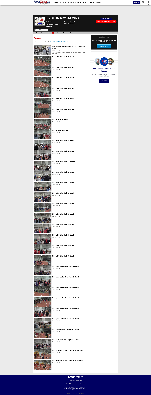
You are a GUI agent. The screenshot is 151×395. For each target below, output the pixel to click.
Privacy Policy (74, 387)
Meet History (38, 29)
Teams (84, 2)
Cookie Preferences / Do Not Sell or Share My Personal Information (75, 389)
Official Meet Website (69, 23)
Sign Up (136, 2)
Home (37, 33)
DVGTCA (73, 22)
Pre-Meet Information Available (59, 41)
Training (98, 2)
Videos (58, 33)
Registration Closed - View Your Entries (106, 21)
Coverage (91, 2)
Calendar (70, 2)
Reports (51, 33)
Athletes (78, 2)
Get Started (103, 81)
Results (56, 2)
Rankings (63, 2)
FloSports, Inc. (79, 380)
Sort (35, 41)
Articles (65, 33)
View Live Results (106, 18)
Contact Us (67, 387)
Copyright (74, 380)
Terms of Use (82, 387)
